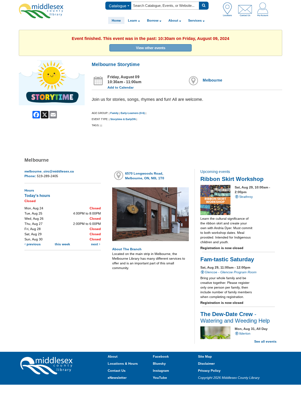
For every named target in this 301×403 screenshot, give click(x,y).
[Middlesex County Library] (47, 365)
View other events (150, 48)
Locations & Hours (123, 363)
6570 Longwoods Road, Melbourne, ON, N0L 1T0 (144, 176)
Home (116, 20)
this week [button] (62, 244)
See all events (265, 341)
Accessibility (160, 389)
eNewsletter (117, 378)
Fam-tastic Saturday (227, 259)
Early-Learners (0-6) (133, 113)
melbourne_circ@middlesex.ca (49, 171)
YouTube (160, 378)
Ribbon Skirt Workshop (232, 179)
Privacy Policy (209, 370)
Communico (181, 389)
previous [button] (33, 244)
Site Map (205, 356)
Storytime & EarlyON (123, 119)
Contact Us (117, 370)
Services (195, 20)
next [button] (95, 244)
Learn (133, 20)
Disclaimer (206, 363)
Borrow (153, 20)
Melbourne (212, 80)
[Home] (41, 11)
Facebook (161, 356)
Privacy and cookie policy (130, 389)
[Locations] (229, 9)
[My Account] (263, 9)
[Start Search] (204, 6)
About (173, 20)
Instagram (161, 370)
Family (114, 113)
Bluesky (159, 363)
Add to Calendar (120, 87)
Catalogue (117, 5)
